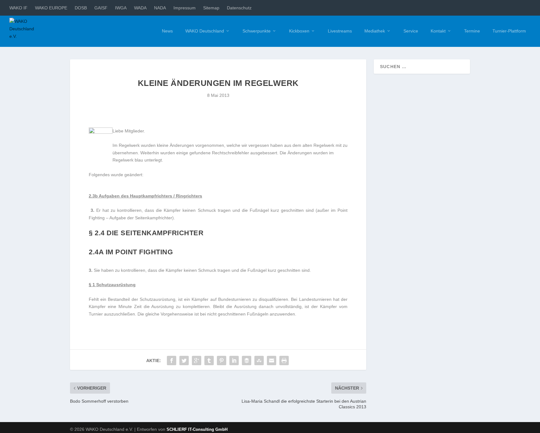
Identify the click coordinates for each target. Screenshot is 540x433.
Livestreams (340, 30)
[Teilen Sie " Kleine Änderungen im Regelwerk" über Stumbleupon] (259, 360)
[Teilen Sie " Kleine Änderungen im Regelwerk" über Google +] (196, 360)
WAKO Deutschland (204, 30)
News (167, 30)
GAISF (101, 7)
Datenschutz (239, 7)
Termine (472, 30)
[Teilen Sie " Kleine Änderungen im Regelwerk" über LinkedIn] (234, 360)
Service (410, 30)
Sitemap (211, 7)
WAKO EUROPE (51, 7)
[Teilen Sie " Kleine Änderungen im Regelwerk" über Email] (271, 360)
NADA (160, 7)
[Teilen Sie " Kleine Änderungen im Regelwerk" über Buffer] (246, 360)
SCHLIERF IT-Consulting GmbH (197, 429)
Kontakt (438, 30)
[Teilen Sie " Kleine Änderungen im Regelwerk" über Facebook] (171, 360)
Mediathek (374, 30)
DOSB (81, 7)
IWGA (121, 7)
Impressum (184, 7)
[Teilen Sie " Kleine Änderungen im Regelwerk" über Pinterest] (221, 360)
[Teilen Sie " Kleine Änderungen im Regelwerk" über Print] (284, 360)
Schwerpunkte (256, 30)
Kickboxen (299, 30)
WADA (140, 7)
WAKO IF (18, 7)
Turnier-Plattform (509, 30)
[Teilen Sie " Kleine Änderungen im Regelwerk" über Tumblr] (209, 360)
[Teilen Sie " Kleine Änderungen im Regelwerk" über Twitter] (184, 360)
